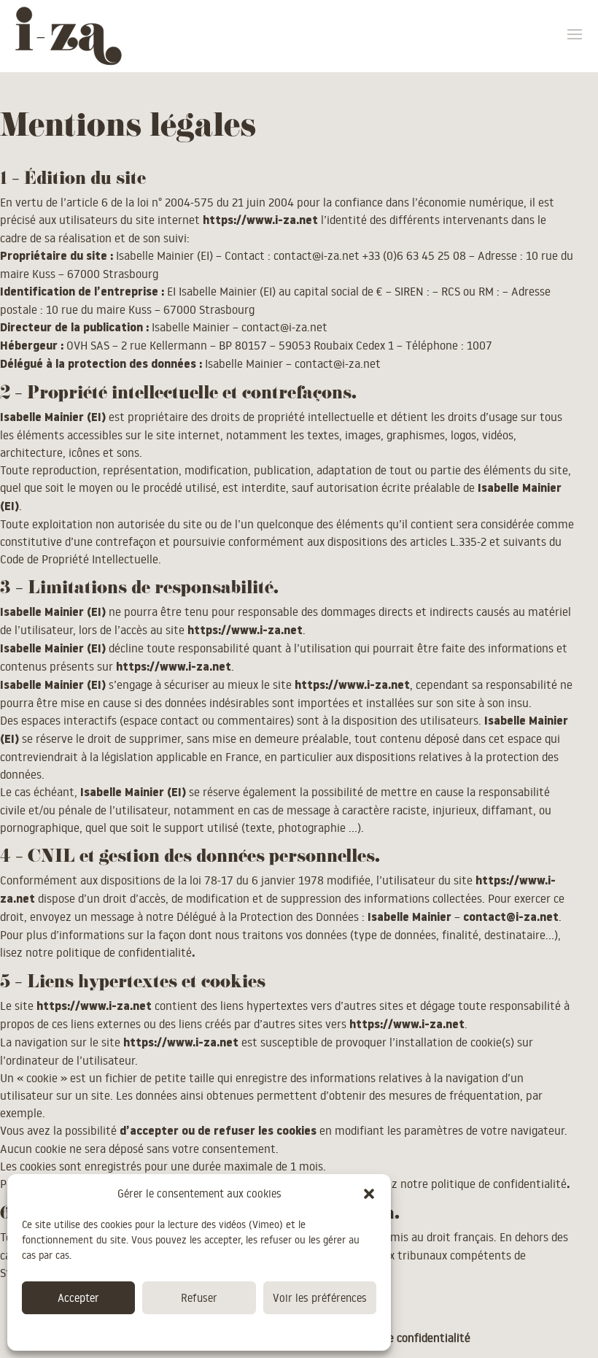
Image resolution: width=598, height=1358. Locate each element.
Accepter (78, 1298)
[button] (369, 1194)
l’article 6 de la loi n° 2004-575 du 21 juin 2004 (177, 202)
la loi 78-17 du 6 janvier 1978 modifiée (274, 880)
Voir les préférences (320, 1298)
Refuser (199, 1298)
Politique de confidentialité (191, 1331)
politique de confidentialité (124, 952)
